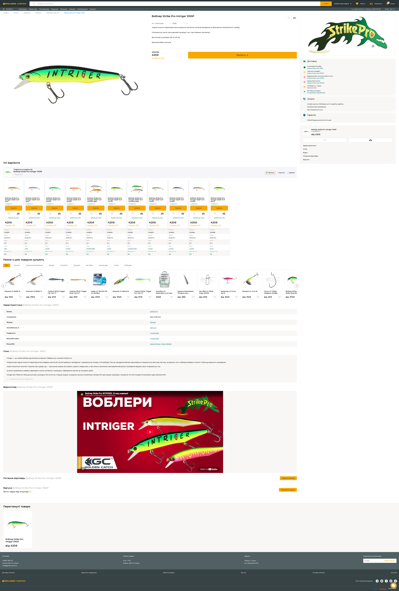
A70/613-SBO (91, 248)
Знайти (326, 3)
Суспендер (154, 333)
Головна (6, 13)
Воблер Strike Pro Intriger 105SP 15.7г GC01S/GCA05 (135, 199)
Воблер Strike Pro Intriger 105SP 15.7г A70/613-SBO (94, 199)
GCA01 (150, 248)
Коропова (23, 9)
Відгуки (306, 160)
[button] (361, 3)
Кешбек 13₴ (10, 225)
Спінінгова (33, 9)
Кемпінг (93, 9)
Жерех (169, 344)
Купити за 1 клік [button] (13, 218)
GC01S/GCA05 (132, 248)
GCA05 (191, 248)
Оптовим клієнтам (318, 572)
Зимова (72, 9)
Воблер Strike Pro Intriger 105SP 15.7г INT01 (218, 199)
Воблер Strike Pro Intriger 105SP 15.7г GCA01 (156, 199)
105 (5, 254)
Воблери (38, 13)
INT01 (212, 248)
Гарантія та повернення (89, 572)
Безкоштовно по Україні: (367, 9)
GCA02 (171, 248)
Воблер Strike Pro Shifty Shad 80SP (293, 292)
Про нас (243, 572)
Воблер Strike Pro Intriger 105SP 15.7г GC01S (115, 199)
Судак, (163, 344)
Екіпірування (82, 9)
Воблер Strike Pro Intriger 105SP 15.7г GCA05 (197, 199)
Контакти (394, 572)
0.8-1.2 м (153, 328)
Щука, (152, 344)
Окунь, (158, 344)
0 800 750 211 (7, 560)
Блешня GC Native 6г (121, 291)
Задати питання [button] (288, 478)
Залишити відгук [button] (288, 490)
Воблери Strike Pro (52, 13)
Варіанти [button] (241, 55)
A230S (68, 248)
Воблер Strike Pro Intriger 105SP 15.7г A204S (53, 199)
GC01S (109, 248)
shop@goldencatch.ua (9, 565)
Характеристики (309, 146)
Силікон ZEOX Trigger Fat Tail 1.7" (56, 292)
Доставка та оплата (8, 572)
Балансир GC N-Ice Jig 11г (228, 292)
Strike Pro (154, 311)
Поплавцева (44, 9)
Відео (305, 153)
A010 (26, 248)
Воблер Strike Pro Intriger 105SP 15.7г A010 (33, 199)
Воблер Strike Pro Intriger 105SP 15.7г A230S (74, 199)
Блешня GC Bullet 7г (34, 291)
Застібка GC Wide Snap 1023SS (206, 292)
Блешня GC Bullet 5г (12, 291)
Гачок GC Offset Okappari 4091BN (270, 292)
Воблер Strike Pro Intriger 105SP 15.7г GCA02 (177, 199)
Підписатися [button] (389, 560)
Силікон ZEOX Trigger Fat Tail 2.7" (142, 292)
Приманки (27, 13)
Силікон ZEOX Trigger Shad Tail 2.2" (78, 292)
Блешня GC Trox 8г (250, 291)
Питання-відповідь (310, 156)
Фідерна (63, 9)
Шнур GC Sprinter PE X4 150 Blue (99, 292)
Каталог (16, 13)
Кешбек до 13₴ (158, 58)
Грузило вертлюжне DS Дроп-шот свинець (186, 293)
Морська (54, 9)
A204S (47, 248)
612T (5, 248)
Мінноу (153, 322)
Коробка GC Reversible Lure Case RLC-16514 (164, 293)
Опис (305, 149)
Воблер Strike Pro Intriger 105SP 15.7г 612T (12, 199)
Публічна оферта (168, 572)
